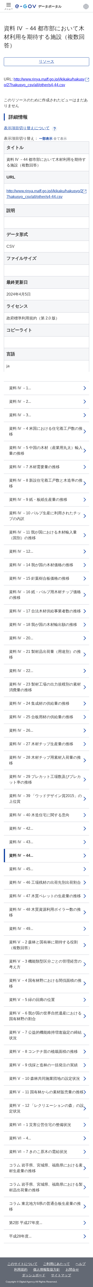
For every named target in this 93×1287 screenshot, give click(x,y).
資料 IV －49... (21, 929)
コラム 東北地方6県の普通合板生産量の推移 (45, 1206)
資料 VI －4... (20, 1138)
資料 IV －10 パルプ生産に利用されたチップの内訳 (45, 516)
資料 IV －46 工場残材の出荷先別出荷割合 (45, 882)
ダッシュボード (33, 1275)
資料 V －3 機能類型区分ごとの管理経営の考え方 (45, 964)
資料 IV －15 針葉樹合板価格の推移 (39, 578)
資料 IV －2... (20, 401)
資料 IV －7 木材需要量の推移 (34, 467)
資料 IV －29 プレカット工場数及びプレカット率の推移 (45, 779)
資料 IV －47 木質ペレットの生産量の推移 (45, 896)
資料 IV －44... (21, 855)
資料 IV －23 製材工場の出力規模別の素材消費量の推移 (45, 687)
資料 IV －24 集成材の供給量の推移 (39, 703)
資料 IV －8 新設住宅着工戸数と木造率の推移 (46, 483)
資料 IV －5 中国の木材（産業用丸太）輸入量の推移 (46, 450)
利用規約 (20, 1269)
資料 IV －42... (21, 828)
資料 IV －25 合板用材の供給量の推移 (41, 717)
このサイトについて (22, 1264)
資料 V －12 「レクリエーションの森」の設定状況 (46, 1108)
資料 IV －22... (21, 671)
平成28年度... (20, 1236)
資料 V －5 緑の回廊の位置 (32, 1000)
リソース (46, 61)
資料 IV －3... (20, 415)
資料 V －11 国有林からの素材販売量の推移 (46, 1092)
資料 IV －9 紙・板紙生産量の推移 (38, 500)
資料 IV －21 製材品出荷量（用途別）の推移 (45, 654)
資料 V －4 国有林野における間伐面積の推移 (45, 983)
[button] (86, 6)
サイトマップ (61, 1275)
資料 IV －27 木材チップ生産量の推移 (41, 744)
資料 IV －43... (21, 842)
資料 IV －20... (21, 638)
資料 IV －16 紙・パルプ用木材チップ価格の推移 (45, 595)
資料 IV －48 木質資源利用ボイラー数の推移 (45, 912)
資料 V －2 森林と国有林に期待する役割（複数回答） (43, 945)
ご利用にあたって (56, 1264)
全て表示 (60, 138)
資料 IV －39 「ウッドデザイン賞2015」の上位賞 (45, 798)
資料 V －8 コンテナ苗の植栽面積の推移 (43, 1051)
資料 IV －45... (21, 869)
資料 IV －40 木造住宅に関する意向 (39, 815)
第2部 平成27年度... (25, 1223)
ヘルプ (81, 1264)
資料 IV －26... (21, 730)
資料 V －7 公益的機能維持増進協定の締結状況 (45, 1035)
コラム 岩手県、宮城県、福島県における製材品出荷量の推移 (46, 1187)
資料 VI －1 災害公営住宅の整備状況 (40, 1125)
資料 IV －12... (21, 551)
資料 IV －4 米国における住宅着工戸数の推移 (46, 431)
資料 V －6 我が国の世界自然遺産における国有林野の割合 (45, 1016)
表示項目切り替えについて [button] (27, 128)
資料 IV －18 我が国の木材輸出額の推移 (43, 625)
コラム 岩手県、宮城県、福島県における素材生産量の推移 (46, 1168)
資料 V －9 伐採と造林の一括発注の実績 (43, 1065)
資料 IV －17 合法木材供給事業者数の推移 (45, 611)
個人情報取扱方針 (46, 1269)
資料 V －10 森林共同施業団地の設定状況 (44, 1078)
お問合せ (72, 1269)
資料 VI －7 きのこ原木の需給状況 (38, 1152)
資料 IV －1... (20, 388)
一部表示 (45, 138)
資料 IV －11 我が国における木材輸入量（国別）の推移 (43, 535)
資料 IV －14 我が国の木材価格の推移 (41, 565)
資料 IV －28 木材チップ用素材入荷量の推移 (45, 760)
